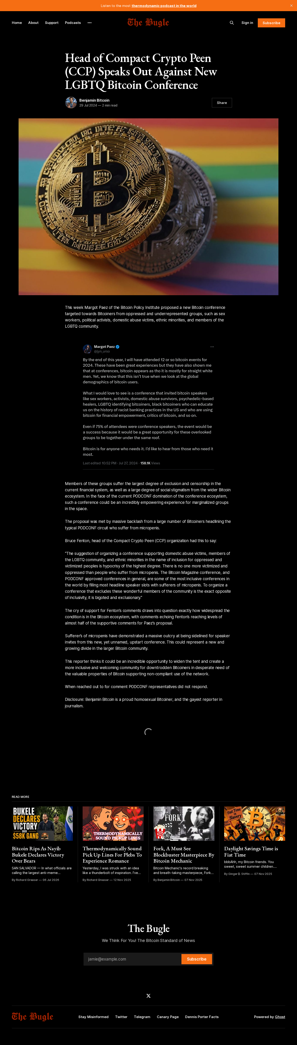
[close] (291, 5)
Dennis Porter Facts (202, 1017)
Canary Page (168, 1017)
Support (51, 22)
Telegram (142, 1017)
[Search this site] (232, 22)
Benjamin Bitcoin (94, 100)
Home (17, 22)
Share (222, 102)
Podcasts (73, 22)
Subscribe (271, 23)
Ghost (280, 1017)
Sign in (247, 22)
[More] (89, 22)
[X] (148, 995)
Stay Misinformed (93, 1017)
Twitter (121, 1017)
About (33, 22)
